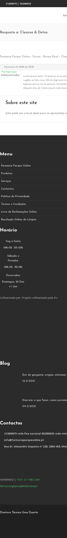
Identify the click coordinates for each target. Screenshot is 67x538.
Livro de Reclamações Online (19, 212)
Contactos (7, 189)
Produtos (6, 173)
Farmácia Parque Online (15, 56)
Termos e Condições (13, 204)
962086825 (25, 3)
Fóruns (37, 56)
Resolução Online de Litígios (18, 219)
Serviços (6, 181)
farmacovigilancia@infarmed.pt (18, 486)
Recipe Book (50, 56)
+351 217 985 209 (28, 479)
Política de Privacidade (15, 196)
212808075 (11, 3)
